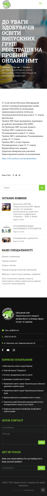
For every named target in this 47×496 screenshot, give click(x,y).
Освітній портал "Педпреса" (15, 370)
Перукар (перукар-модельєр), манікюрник (19, 270)
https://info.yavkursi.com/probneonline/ (19, 158)
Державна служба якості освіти (17, 379)
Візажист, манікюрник (11, 257)
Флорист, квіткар (9, 265)
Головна (6, 67)
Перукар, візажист (9, 261)
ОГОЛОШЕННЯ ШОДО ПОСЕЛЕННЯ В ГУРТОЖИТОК (27, 227)
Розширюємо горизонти (25, 238)
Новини (26, 67)
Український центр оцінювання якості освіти (22, 398)
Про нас (16, 67)
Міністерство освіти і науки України (18, 366)
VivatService (28, 490)
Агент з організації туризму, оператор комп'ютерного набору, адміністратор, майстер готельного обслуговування (21, 281)
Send (41, 442)
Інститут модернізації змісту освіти (18, 375)
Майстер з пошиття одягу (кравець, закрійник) (21, 274)
